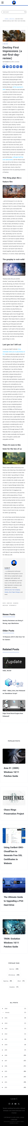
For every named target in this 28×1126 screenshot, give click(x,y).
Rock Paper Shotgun (14, 592)
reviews (5, 605)
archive (10, 603)
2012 (6, 1087)
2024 (6, 1023)
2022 (6, 1034)
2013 (6, 1082)
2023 (6, 1028)
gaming (16, 603)
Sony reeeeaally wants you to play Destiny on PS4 (14, 351)
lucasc (17, 62)
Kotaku (6, 592)
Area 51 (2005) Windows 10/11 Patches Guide (11, 772)
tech (19, 981)
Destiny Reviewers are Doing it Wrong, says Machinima (13, 621)
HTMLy (16, 1123)
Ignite (13, 1121)
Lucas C (7, 568)
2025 (6, 1018)
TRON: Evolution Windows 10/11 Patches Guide (12, 942)
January (7, 1012)
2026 (6, 1008)
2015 (6, 1071)
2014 (4, 603)
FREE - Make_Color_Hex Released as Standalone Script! (14, 692)
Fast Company (16, 590)
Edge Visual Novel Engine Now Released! (13, 714)
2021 (6, 1039)
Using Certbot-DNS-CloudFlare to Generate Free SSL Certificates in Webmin (14, 855)
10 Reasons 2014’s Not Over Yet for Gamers (14, 638)
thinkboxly (13, 605)
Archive (6, 44)
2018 (6, 1055)
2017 (6, 1061)
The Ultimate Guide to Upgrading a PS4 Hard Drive (13, 901)
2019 (6, 1050)
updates (12, 987)
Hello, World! (7, 671)
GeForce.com (8, 590)
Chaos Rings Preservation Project (14, 811)
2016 (6, 1066)
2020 (6, 1045)
